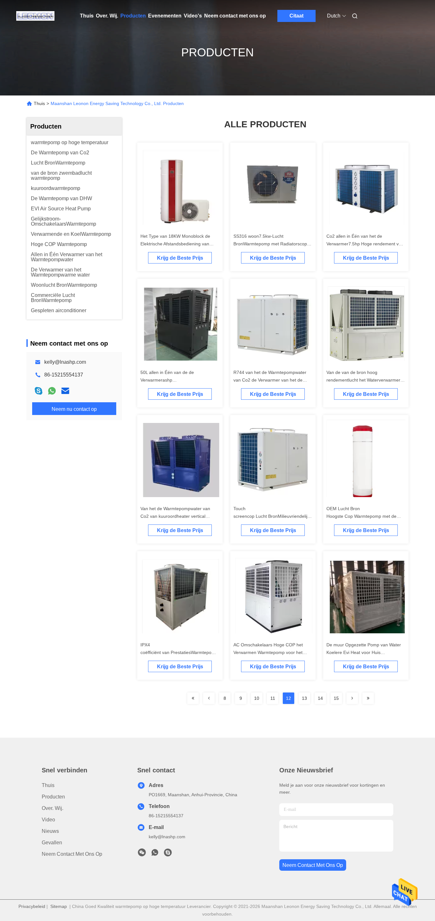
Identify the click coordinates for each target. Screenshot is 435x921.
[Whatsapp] (52, 391)
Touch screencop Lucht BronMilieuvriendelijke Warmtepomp (272, 516)
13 (304, 698)
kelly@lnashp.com (65, 362)
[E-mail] (65, 391)
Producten (133, 15)
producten (53, 796)
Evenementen (165, 15)
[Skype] (38, 391)
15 (336, 698)
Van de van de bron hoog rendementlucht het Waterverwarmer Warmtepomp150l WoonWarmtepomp (364, 380)
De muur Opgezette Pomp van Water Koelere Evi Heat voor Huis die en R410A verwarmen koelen (363, 652)
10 (256, 698)
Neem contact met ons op (235, 15)
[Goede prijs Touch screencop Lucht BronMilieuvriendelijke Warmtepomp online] (272, 460)
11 (272, 698)
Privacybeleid (31, 906)
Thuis (87, 15)
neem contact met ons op (312, 865)
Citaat (296, 15)
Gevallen (52, 842)
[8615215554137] (154, 854)
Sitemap (58, 906)
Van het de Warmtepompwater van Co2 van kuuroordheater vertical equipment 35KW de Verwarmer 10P (177, 516)
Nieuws (50, 831)
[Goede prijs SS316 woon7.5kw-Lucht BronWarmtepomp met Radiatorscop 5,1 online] (272, 188)
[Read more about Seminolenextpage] (193, 698)
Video (48, 819)
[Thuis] (35, 15)
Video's (193, 15)
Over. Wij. (107, 15)
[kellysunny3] (167, 854)
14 (320, 698)
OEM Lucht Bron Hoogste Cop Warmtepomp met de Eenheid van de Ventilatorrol (361, 516)
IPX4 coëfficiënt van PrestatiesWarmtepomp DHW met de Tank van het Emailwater (179, 652)
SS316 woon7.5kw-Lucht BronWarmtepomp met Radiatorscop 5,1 (270, 244)
